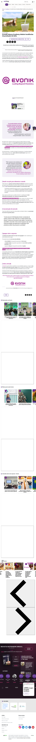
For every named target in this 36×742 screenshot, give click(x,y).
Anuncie (3, 728)
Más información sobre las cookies (7, 722)
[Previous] (17, 336)
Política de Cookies (5, 720)
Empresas (20, 4)
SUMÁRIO (16, 659)
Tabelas (13, 4)
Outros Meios (21, 719)
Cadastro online (4, 726)
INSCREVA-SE (15, 661)
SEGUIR (8, 682)
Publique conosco (4, 730)
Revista (7, 4)
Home (3, 9)
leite (6, 186)
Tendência (7, 9)
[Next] (17, 368)
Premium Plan (28, 4)
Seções (10, 4)
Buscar (15, 7)
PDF (28, 39)
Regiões (25, 1)
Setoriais (16, 4)
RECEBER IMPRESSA (16, 666)
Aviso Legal (3, 717)
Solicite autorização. (20, 738)
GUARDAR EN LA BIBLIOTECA (17, 39)
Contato (3, 732)
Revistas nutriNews (22, 717)
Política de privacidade (5, 719)
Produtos (23, 4)
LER (16, 656)
